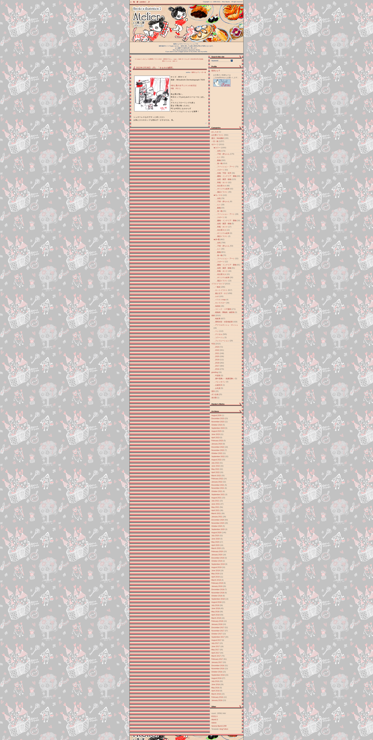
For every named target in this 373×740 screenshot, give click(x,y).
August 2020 (216, 532)
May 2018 (215, 612)
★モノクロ (217, 195)
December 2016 (217, 665)
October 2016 (216, 672)
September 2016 (218, 675)
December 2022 (217, 447)
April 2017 (215, 653)
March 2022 (216, 475)
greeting (214, 372)
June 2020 (215, 539)
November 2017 (217, 631)
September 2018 (218, 599)
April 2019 (215, 577)
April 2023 (215, 437)
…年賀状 (216, 375)
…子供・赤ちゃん (222, 154)
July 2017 (215, 643)
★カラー (216, 148)
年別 (213, 344)
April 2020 (215, 545)
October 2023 (216, 425)
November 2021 (217, 488)
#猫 (172, 88)
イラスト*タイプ (217, 284)
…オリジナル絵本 (222, 189)
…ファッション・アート (225, 167)
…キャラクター (219, 303)
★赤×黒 (216, 239)
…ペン (216, 331)
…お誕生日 (217, 385)
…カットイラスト (220, 290)
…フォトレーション (221, 341)
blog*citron (224, 729)
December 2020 (217, 520)
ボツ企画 (214, 394)
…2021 (216, 353)
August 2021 (216, 498)
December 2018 (217, 589)
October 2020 (216, 526)
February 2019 (217, 583)
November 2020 (217, 523)
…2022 (216, 350)
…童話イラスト (221, 192)
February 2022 (217, 479)
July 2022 (215, 463)
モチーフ (214, 144)
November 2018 (217, 593)
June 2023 (215, 434)
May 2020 (215, 542)
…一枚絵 (216, 287)
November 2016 (217, 668)
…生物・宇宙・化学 (223, 173)
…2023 (216, 347)
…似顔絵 (216, 306)
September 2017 (218, 637)
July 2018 (215, 605)
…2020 (216, 356)
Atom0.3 (214, 719)
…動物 (218, 160)
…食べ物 (218, 163)
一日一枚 (203, 72)
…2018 (216, 363)
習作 (213, 391)
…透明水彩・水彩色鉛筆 (223, 322)
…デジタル (217, 334)
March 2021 (216, 513)
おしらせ (214, 132)
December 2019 (217, 558)
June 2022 (215, 466)
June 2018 (215, 608)
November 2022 (217, 450)
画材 (213, 315)
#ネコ (178, 88)
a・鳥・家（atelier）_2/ (140, 2)
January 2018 (216, 624)
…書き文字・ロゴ (220, 293)
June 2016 (215, 684)
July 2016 (215, 681)
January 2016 (216, 700)
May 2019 (215, 574)
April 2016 (215, 691)
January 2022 (216, 482)
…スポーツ (219, 170)
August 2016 (216, 678)
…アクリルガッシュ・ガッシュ (225, 325)
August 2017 (216, 640)
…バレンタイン (219, 382)
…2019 (216, 360)
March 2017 (216, 656)
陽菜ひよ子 (195, 72)
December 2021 (217, 485)
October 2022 (216, 453)
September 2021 (218, 494)
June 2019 (215, 570)
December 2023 (217, 418)
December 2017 (217, 627)
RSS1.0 (214, 716)
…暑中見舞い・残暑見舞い (223, 378)
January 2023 (216, 444)
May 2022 (215, 469)
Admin (214, 723)
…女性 (218, 151)
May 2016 (215, 688)
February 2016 (217, 697)
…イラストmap (219, 300)
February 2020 (217, 551)
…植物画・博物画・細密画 (223, 312)
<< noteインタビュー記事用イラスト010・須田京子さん (153, 59)
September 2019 (218, 564)
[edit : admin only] (206, 123)
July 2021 (215, 501)
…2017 (216, 366)
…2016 (216, 369)
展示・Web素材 (217, 138)
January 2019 (216, 586)
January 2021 (216, 517)
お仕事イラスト (217, 135)
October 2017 (216, 634)
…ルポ (216, 296)
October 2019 (216, 561)
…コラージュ (218, 337)
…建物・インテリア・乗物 (225, 176)
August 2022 (216, 460)
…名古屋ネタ (220, 186)
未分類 (214, 398)
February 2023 (217, 441)
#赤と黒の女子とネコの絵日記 (184, 85)
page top (186, 738)
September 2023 (218, 428)
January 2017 (216, 662)
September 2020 (218, 529)
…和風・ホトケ (221, 182)
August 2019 (216, 567)
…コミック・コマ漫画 (222, 309)
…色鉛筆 (216, 318)
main (175, 59)
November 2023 (217, 422)
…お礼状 (216, 388)
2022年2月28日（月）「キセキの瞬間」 (155, 68)
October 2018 (216, 596)
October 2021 (216, 491)
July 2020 (215, 535)
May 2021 (215, 507)
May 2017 (215, 650)
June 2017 (215, 646)
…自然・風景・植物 (223, 179)
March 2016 (216, 694)
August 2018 (216, 602)
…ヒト (218, 157)
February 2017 (217, 659)
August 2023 (216, 431)
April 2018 (215, 615)
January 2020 (216, 555)
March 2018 (216, 618)
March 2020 (216, 548)
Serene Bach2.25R (219, 726)
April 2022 (215, 472)
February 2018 (217, 621)
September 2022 (218, 456)
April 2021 (215, 510)
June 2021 (215, 504)
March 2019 (216, 580)
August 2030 (216, 415)
